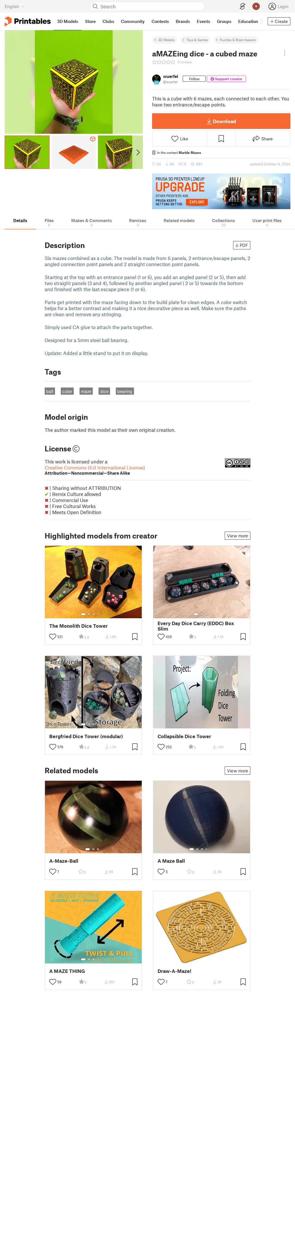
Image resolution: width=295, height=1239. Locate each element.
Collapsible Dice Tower (184, 736)
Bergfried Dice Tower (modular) (86, 736)
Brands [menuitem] (183, 21)
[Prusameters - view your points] (256, 6)
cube (67, 391)
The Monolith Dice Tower (78, 626)
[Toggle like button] (52, 636)
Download (224, 121)
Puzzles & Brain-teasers (238, 40)
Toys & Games (197, 40)
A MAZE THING (67, 971)
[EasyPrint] (242, 6)
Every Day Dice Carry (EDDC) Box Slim (196, 626)
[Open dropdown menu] (284, 52)
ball (49, 391)
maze (86, 391)
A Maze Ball (171, 861)
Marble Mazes (190, 152)
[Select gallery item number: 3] (93, 614)
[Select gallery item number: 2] (89, 614)
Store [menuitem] (90, 21)
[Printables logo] (28, 21)
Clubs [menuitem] (108, 21)
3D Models (166, 40)
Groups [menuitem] (224, 21)
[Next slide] (137, 152)
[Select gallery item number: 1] (83, 614)
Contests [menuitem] (160, 21)
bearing (124, 391)
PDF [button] (244, 245)
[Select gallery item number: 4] (98, 614)
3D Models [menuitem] (67, 21)
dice (104, 391)
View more (237, 535)
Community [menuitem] (133, 21)
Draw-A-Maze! (174, 971)
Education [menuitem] (248, 21)
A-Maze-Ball (63, 861)
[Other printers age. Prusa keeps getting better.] (221, 191)
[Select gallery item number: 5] (102, 614)
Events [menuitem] (203, 21)
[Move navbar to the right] (261, 21)
